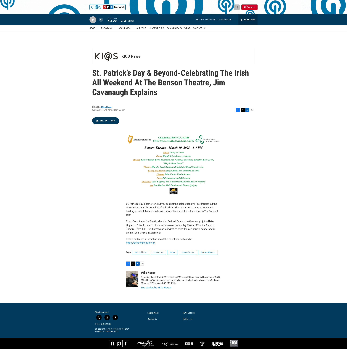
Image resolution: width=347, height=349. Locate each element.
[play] (93, 19)
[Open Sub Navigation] (97, 28)
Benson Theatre (208, 252)
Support (141, 28)
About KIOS (124, 28)
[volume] (101, 20)
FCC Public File (189, 313)
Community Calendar (178, 28)
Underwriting (156, 28)
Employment (152, 313)
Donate (250, 7)
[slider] (105, 19)
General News (188, 252)
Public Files (187, 319)
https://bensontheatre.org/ (140, 242)
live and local (141, 252)
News (92, 28)
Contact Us (199, 28)
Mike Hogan (106, 107)
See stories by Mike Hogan (156, 287)
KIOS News (130, 56)
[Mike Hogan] (132, 279)
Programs (107, 28)
